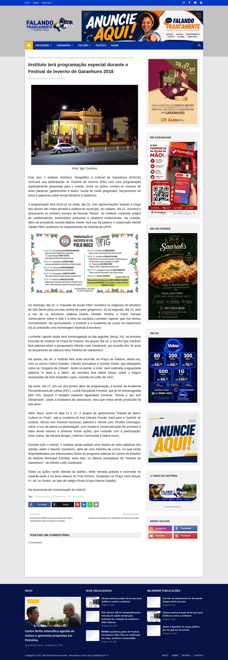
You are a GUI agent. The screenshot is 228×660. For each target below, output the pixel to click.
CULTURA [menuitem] (83, 45)
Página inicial (34, 58)
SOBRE (175, 655)
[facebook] (189, 3)
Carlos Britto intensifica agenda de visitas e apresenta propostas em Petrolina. (49, 635)
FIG (69, 496)
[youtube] (195, 3)
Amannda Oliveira (39, 78)
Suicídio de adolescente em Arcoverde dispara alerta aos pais (182, 600)
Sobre (36, 3)
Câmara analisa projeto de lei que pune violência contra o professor (121, 600)
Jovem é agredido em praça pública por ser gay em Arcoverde (180, 628)
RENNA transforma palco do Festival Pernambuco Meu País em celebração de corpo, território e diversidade (120, 634)
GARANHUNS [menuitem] (63, 45)
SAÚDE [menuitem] (115, 45)
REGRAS (186, 655)
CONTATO (198, 655)
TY (107, 655)
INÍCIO (165, 655)
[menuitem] (29, 46)
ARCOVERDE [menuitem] (42, 45)
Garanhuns (48, 58)
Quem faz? (47, 3)
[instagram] (183, 3)
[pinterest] (201, 3)
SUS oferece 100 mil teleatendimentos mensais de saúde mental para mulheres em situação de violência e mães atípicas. (121, 617)
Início (27, 3)
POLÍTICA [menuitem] (101, 45)
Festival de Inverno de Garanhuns (50, 496)
